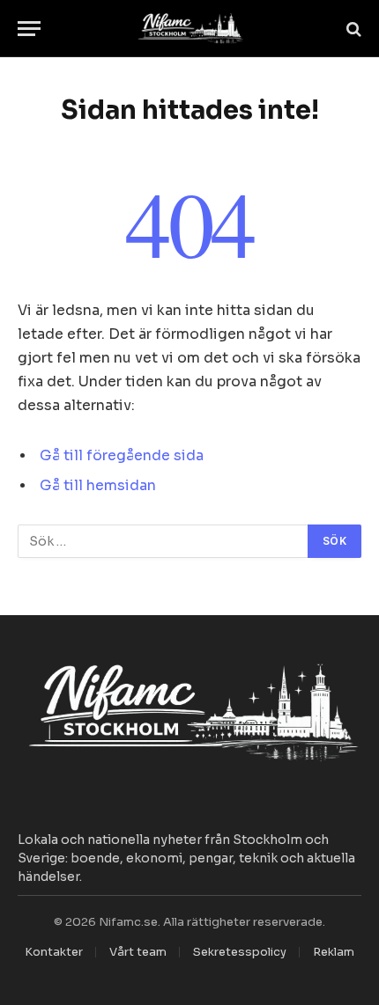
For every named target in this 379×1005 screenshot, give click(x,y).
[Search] (352, 28)
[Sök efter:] (163, 541)
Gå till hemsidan (98, 486)
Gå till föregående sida (122, 456)
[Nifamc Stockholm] (189, 28)
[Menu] (29, 28)
